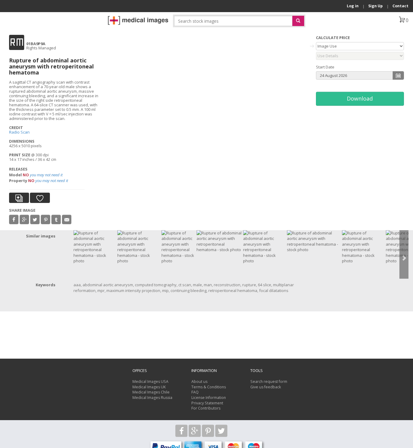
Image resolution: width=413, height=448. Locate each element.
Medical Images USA (150, 381)
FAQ (195, 392)
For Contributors (205, 408)
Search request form (268, 381)
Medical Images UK (149, 387)
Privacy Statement (207, 403)
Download (360, 98)
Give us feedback (265, 387)
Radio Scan (19, 132)
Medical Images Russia (152, 397)
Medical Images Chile (151, 392)
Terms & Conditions (208, 387)
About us (199, 381)
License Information (208, 397)
